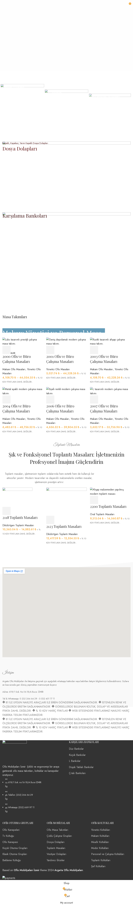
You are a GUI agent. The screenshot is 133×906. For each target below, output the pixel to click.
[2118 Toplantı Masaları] (17, 497)
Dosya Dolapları (56, 842)
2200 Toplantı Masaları (108, 506)
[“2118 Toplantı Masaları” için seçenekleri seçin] (6, 511)
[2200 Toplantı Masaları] (110, 491)
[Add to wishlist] (121, 399)
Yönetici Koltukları (100, 830)
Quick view (103, 399)
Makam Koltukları (100, 836)
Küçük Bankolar (77, 755)
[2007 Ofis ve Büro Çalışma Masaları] (110, 391)
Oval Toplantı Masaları (102, 514)
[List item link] (33, 795)
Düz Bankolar (76, 749)
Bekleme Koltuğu (11, 860)
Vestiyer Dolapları (56, 854)
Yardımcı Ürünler (56, 860)
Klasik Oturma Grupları (14, 854)
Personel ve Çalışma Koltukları (107, 854)
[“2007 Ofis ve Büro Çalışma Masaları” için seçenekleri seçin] (94, 399)
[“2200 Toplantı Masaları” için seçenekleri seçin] (94, 500)
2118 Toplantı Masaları (19, 517)
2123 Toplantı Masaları (63, 526)
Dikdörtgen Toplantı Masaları (18, 525)
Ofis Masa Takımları (57, 830)
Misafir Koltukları (100, 842)
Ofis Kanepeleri (10, 830)
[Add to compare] (112, 399)
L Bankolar (74, 761)
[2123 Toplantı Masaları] (66, 501)
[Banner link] (22, 106)
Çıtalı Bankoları (77, 773)
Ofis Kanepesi (10, 842)
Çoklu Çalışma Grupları (59, 836)
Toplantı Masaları (56, 848)
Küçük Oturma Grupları (15, 848)
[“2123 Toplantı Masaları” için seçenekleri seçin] (50, 520)
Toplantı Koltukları (100, 860)
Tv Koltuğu (8, 836)
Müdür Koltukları (100, 848)
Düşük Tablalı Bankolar (81, 767)
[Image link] (14, 752)
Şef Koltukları (98, 866)
